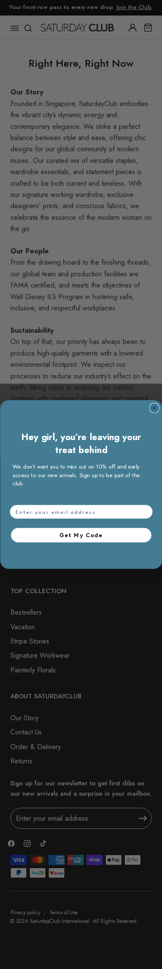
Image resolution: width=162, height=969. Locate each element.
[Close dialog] (154, 408)
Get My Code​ (81, 534)
